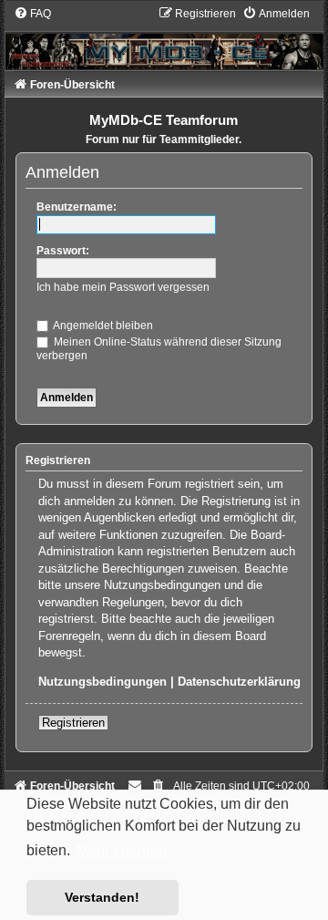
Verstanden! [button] (102, 897)
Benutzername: (76, 207)
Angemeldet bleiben (102, 325)
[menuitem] (32, 13)
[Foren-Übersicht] (164, 37)
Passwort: (62, 250)
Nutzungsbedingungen (102, 681)
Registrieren (73, 722)
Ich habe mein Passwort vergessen (123, 287)
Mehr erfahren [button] (122, 851)
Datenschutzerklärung (239, 681)
